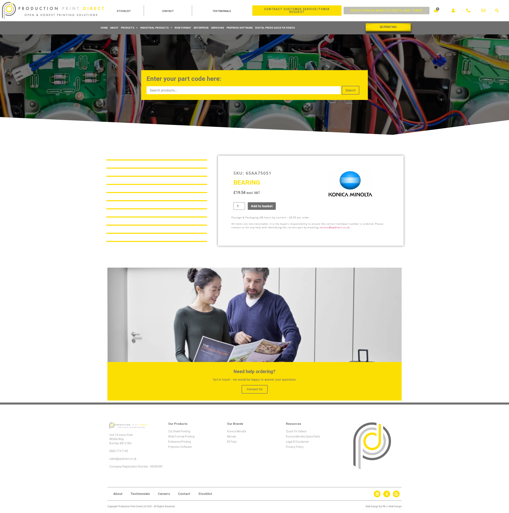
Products (127, 27)
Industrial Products (154, 27)
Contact (168, 11)
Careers (164, 494)
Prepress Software (239, 27)
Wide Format (183, 27)
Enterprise (201, 27)
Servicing (217, 27)
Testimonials (222, 11)
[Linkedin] (377, 494)
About (114, 27)
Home (104, 27)
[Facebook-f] (386, 494)
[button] (496, 10)
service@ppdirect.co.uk (335, 227)
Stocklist (205, 494)
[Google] (396, 494)
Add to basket (262, 206)
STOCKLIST (124, 11)
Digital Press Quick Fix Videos (275, 27)
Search (350, 90)
